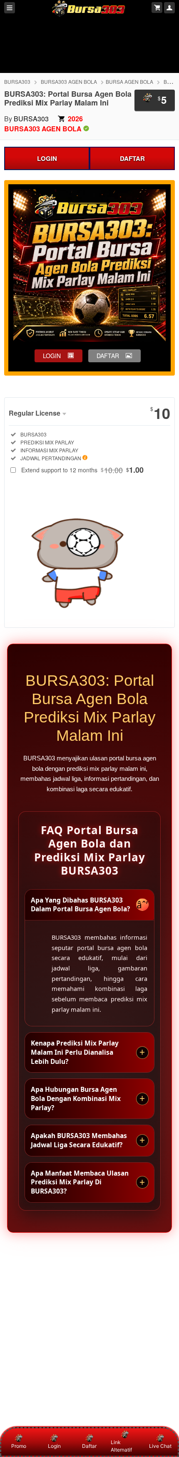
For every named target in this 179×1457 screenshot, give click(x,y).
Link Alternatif (121, 1446)
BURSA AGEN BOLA (129, 81)
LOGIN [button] (52, 355)
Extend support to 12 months (82, 470)
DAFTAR (132, 158)
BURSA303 (17, 81)
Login (54, 1446)
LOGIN (47, 158)
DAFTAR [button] (108, 355)
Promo (18, 1446)
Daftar (89, 1446)
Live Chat (160, 1446)
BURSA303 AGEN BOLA (69, 81)
